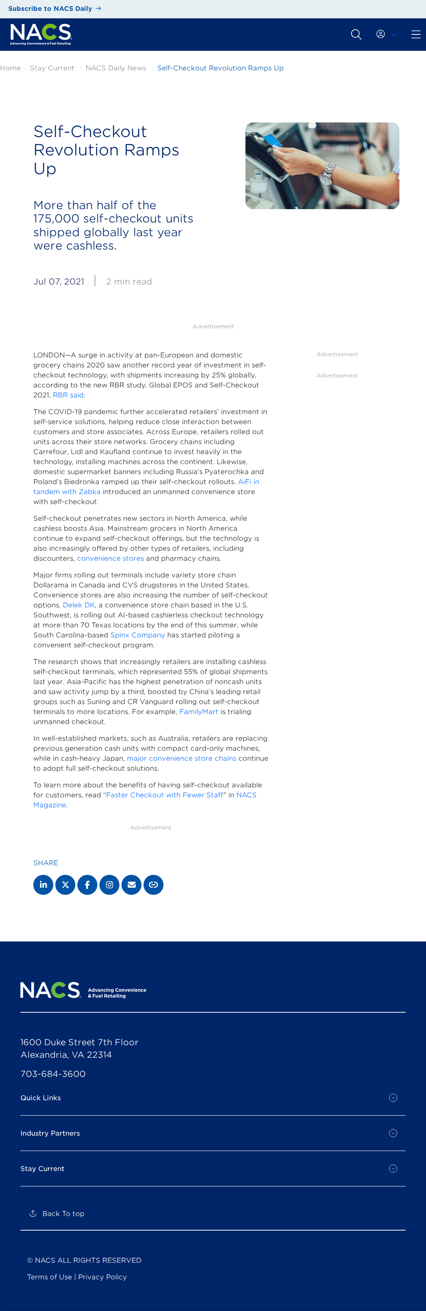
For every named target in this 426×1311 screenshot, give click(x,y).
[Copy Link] (153, 885)
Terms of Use (49, 1277)
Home (10, 68)
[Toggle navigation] (356, 34)
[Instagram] (109, 885)
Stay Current (52, 68)
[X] (65, 885)
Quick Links (40, 1098)
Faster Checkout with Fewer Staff (164, 795)
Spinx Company (137, 635)
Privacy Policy (102, 1277)
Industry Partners (50, 1133)
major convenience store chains (181, 758)
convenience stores (110, 558)
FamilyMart (198, 712)
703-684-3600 (53, 1074)
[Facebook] (87, 885)
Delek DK (79, 605)
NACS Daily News (116, 68)
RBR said (68, 395)
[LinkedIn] (43, 885)
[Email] (131, 885)
